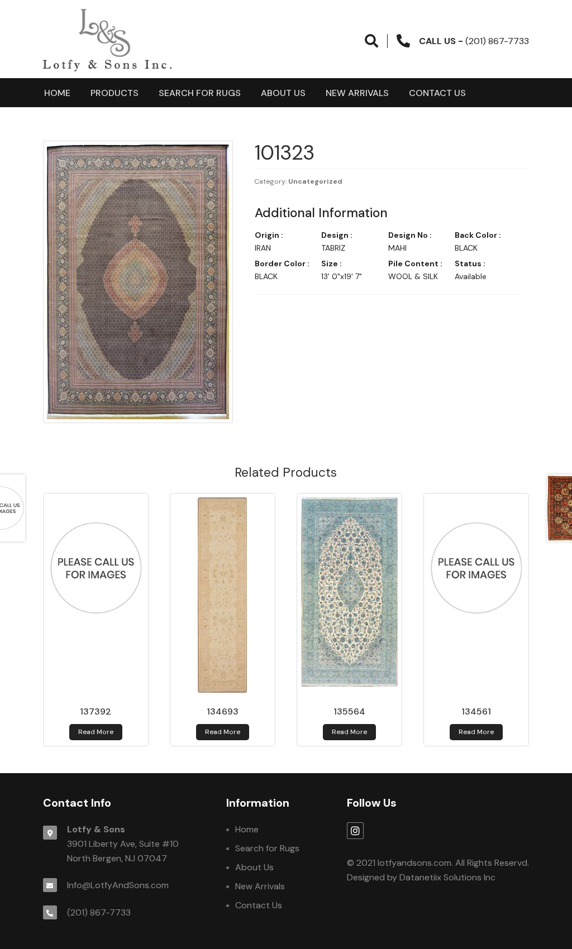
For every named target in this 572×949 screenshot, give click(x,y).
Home (57, 93)
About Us (283, 93)
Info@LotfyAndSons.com (118, 885)
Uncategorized (315, 181)
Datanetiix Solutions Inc (447, 877)
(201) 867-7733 (99, 912)
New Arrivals (357, 93)
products (114, 93)
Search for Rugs (200, 93)
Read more (95, 731)
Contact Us (437, 93)
